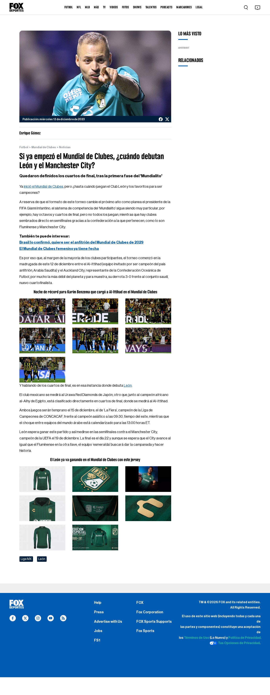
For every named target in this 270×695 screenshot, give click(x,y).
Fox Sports (145, 631)
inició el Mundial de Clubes (43, 186)
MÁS (96, 7)
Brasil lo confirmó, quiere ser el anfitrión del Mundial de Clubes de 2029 (81, 242)
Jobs (98, 631)
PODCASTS (166, 7)
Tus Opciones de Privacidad (239, 643)
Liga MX (26, 559)
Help (97, 602)
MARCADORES (184, 7)
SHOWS (137, 7)
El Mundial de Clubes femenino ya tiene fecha (59, 248)
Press (99, 612)
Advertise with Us (108, 621)
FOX (139, 602)
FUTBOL (68, 7)
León (128, 385)
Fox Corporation (149, 612)
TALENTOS (151, 7)
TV (104, 7)
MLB (87, 7)
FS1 (97, 640)
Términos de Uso (196, 637)
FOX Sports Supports (154, 621)
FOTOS (125, 7)
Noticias (65, 147)
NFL (79, 7)
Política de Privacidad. (245, 637)
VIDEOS (114, 7)
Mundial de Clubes (43, 147)
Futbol (23, 147)
